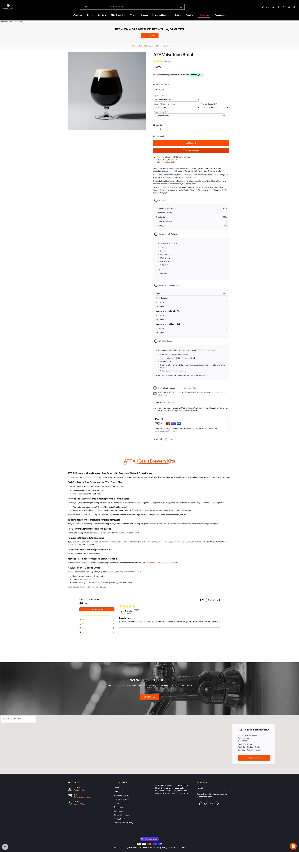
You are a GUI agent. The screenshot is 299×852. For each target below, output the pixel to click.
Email (200, 788)
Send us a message (82, 797)
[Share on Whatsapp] (166, 439)
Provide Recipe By (208, 104)
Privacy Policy (119, 819)
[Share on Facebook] (161, 439)
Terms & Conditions (122, 815)
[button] (158, 61)
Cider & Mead (117, 15)
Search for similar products (11, 22)
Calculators (118, 811)
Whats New (78, 15)
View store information (166, 162)
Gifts (176, 15)
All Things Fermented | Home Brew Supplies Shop (141, 847)
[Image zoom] (107, 91)
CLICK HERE (149, 35)
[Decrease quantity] (155, 129)
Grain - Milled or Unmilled (164, 104)
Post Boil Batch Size (161, 84)
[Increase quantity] (165, 129)
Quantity (157, 125)
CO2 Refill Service (121, 799)
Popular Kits (144, 46)
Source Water (159, 96)
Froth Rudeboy (203, 187)
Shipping (117, 803)
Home (133, 46)
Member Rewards (121, 795)
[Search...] (181, 6)
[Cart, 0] (272, 6)
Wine (132, 15)
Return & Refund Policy (123, 823)
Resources (219, 15)
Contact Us (118, 791)
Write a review (97, 609)
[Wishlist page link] (262, 7)
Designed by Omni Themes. (173, 847)
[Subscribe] (228, 788)
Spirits (101, 15)
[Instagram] (283, 6)
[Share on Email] (171, 439)
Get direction (79, 790)
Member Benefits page (155, 563)
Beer (89, 15)
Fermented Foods (159, 15)
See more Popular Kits (165, 402)
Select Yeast (159, 112)
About (188, 15)
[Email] (289, 6)
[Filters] (202, 600)
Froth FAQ (191, 388)
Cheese (144, 15)
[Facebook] (278, 6)
